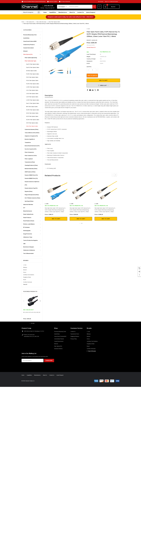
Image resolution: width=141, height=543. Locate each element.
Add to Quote (92, 75)
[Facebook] (87, 90)
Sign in (106, 1)
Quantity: (89, 66)
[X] (95, 90)
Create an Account (114, 1)
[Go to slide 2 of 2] (81, 223)
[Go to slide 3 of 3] (33, 323)
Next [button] (40, 301)
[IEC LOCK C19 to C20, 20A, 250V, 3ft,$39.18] (32, 301)
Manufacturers (37, 375)
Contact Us (51, 375)
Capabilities (29, 375)
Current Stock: (91, 47)
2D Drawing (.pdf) (51, 168)
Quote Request (60, 375)
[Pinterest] (98, 90)
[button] (70, 17)
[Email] (90, 90)
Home (23, 375)
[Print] (93, 90)
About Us (45, 375)
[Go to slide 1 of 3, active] (30, 323)
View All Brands (92, 351)
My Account (100, 1)
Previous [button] (23, 301)
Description (49, 95)
